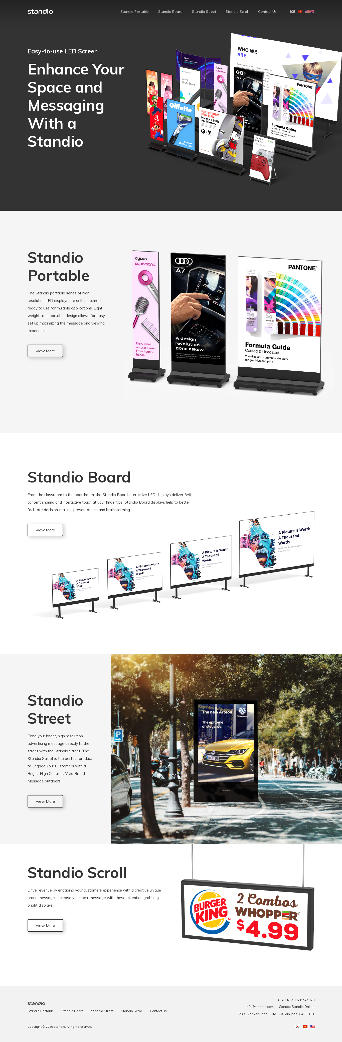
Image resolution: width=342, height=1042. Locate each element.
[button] (45, 351)
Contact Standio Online (296, 1007)
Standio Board (170, 11)
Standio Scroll (237, 11)
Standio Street (204, 11)
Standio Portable (134, 11)
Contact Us (267, 11)
